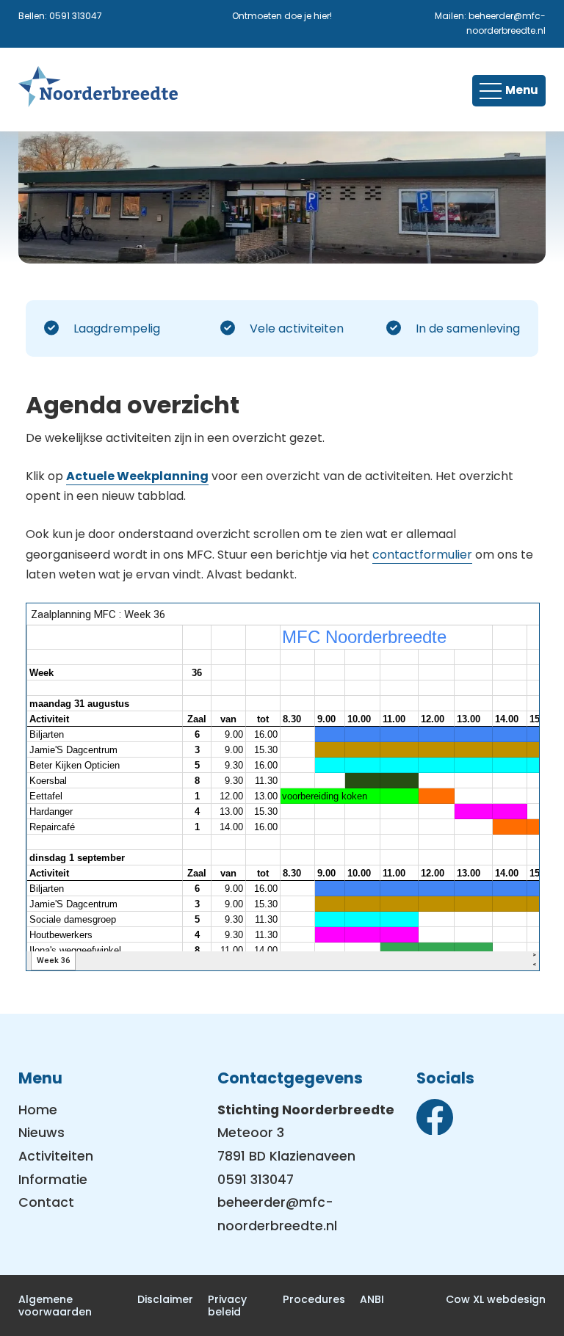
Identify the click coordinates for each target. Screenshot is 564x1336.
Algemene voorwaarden (55, 1305)
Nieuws (41, 1132)
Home (37, 1110)
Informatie (52, 1179)
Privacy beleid (227, 1305)
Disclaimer (165, 1299)
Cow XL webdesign (496, 1299)
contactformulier (422, 554)
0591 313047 (75, 16)
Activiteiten (55, 1156)
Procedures (314, 1299)
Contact (46, 1202)
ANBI (372, 1299)
